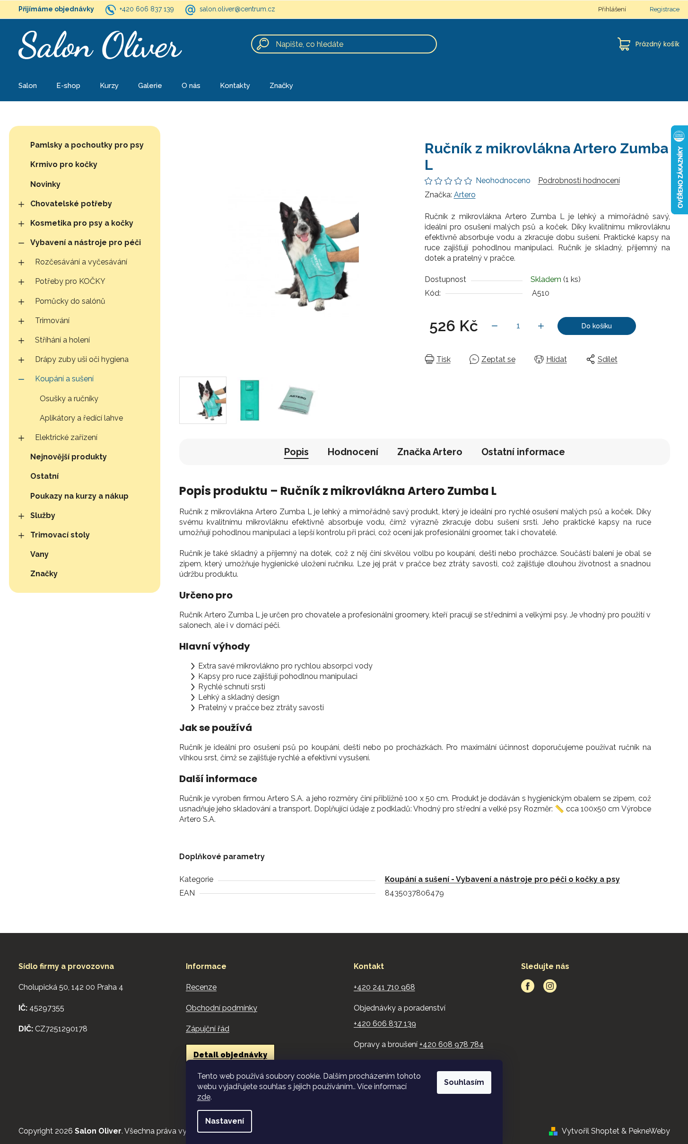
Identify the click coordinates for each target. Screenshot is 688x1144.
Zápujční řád (207, 1028)
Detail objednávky (230, 1054)
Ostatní (44, 476)
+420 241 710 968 (384, 987)
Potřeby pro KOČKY (70, 281)
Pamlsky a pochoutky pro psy (87, 145)
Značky (44, 573)
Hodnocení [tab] (353, 452)
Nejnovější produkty (68, 456)
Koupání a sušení (64, 378)
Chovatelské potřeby (71, 203)
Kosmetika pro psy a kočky (81, 223)
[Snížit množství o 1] (495, 326)
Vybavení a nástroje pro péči (85, 242)
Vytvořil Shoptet (590, 1130)
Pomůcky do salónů (70, 301)
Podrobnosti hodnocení (579, 180)
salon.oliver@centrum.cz (237, 9)
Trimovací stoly (60, 534)
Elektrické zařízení (66, 437)
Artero (465, 194)
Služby (42, 515)
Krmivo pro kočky (63, 164)
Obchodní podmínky (221, 1007)
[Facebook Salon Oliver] (527, 986)
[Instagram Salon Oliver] (550, 986)
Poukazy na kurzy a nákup (79, 496)
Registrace (664, 9)
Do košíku (597, 326)
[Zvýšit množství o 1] (541, 326)
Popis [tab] (296, 452)
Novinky (45, 184)
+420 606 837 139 (147, 9)
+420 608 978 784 (451, 1044)
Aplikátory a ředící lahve (81, 418)
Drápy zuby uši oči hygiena (82, 359)
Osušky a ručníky (69, 398)
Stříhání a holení (62, 339)
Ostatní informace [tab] (523, 452)
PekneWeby (649, 1130)
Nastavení (224, 1121)
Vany (39, 554)
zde (203, 1096)
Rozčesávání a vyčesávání (81, 261)
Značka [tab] (429, 452)
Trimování (52, 320)
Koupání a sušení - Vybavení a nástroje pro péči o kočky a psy (502, 879)
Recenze (201, 987)
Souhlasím (464, 1082)
